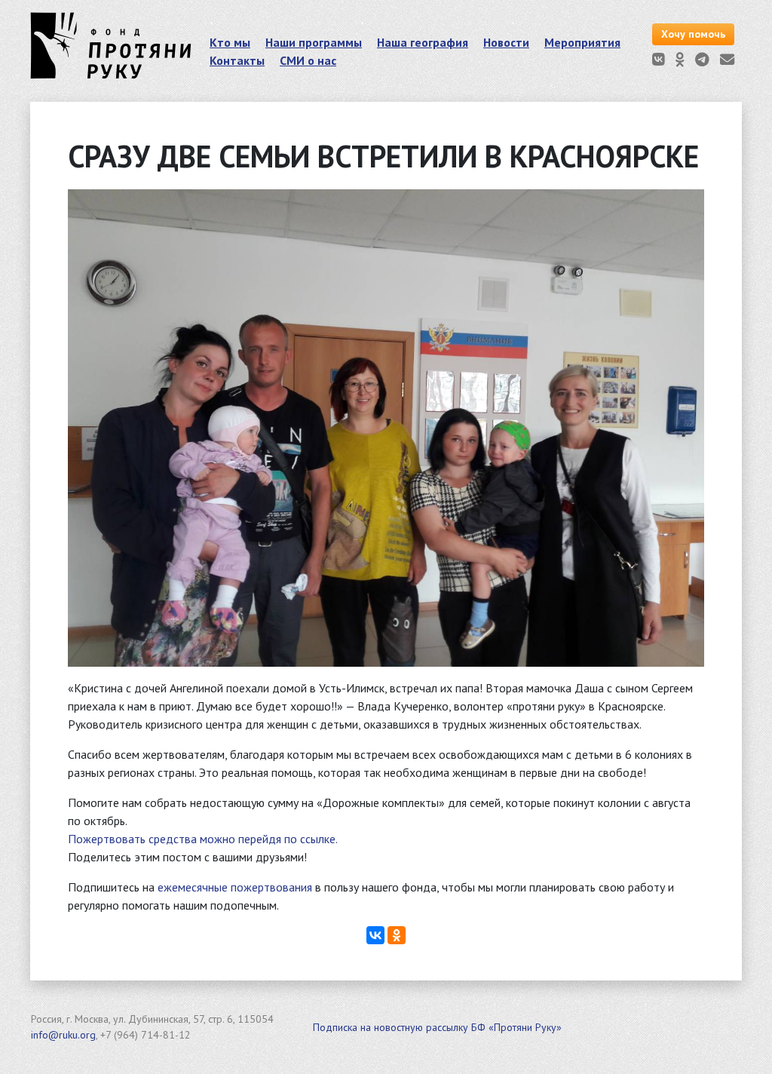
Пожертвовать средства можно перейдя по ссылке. (203, 838)
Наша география (422, 42)
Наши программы (313, 42)
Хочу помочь (693, 34)
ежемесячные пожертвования (235, 886)
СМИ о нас (308, 60)
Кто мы (230, 42)
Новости (506, 42)
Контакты (237, 60)
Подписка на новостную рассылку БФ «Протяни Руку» (437, 1027)
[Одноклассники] (397, 935)
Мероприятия (582, 42)
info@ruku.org (63, 1035)
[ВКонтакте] (375, 935)
